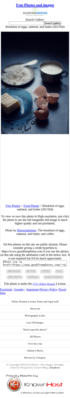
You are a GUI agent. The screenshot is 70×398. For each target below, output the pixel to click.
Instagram (32, 289)
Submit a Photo (35, 350)
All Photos (35, 336)
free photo (14, 277)
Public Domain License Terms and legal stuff (35, 301)
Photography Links (35, 315)
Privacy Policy (48, 289)
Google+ (19, 289)
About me (35, 308)
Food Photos (31, 205)
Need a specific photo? (35, 329)
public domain (53, 277)
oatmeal (33, 277)
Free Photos (13, 205)
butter (31, 271)
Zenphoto (55, 367)
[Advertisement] (35, 169)
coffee (46, 271)
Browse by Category (35, 357)
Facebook (6, 289)
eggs (59, 271)
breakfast (14, 271)
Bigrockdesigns (26, 230)
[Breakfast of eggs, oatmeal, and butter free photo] (35, 133)
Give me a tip (35, 343)
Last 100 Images (35, 322)
